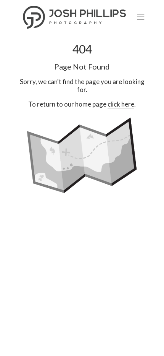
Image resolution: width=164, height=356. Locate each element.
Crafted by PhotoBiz (82, 345)
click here (121, 104)
